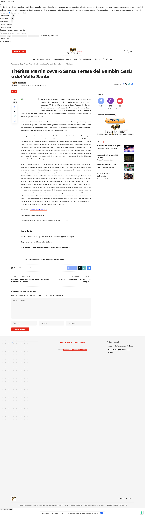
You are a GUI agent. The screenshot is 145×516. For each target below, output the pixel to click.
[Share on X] (126, 84)
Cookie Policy (5, 39)
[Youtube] (120, 104)
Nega (9, 36)
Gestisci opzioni (6, 24)
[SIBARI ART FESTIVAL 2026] (129, 167)
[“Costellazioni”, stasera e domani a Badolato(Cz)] (129, 176)
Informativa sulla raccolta (52, 513)
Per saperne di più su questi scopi (13, 33)
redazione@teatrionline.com (75, 349)
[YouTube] (129, 498)
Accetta (3, 36)
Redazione (22, 83)
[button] (72, 4)
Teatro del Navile (47, 259)
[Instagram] (110, 104)
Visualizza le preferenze (19, 36)
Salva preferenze (34, 36)
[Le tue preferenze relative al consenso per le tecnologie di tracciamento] (141, 512)
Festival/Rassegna (111, 148)
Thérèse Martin (58, 259)
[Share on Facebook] (123, 84)
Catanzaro (100, 148)
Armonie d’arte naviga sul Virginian (109, 146)
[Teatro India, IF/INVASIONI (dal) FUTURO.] (129, 158)
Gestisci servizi (5, 27)
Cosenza (99, 167)
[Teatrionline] (72, 51)
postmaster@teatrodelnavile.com (35, 247)
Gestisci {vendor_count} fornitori (13, 30)
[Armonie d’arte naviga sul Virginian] (129, 148)
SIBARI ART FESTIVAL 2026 (106, 164)
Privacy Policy (5, 41)
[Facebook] (101, 104)
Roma (111, 160)
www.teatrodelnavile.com (61, 247)
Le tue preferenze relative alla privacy (82, 513)
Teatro (107, 179)
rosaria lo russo (34, 259)
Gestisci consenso (6, 509)
